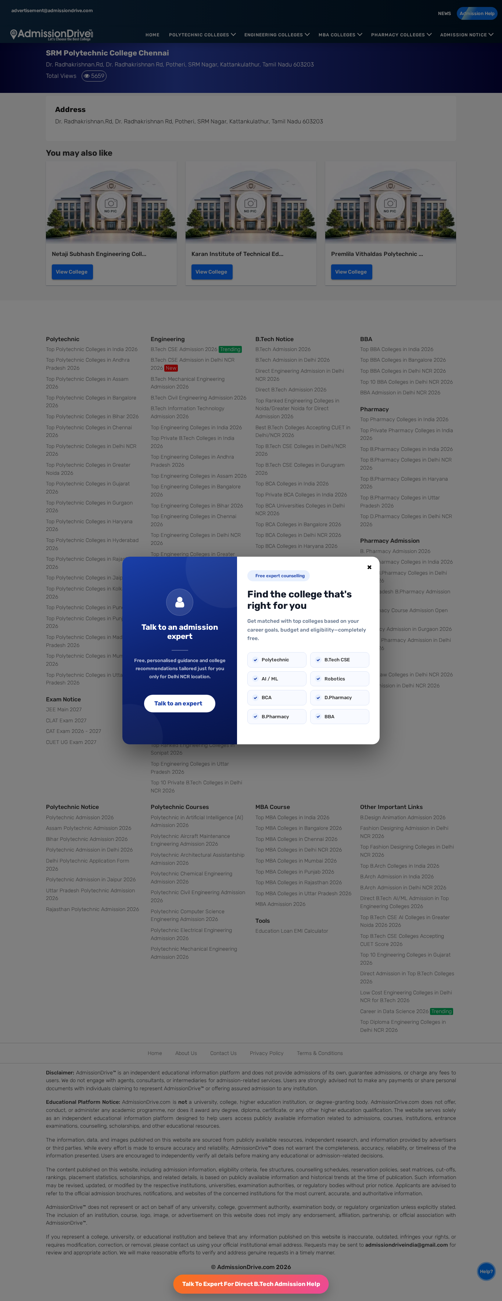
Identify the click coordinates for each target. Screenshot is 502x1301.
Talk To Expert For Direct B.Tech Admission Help (251, 1283)
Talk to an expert (178, 703)
